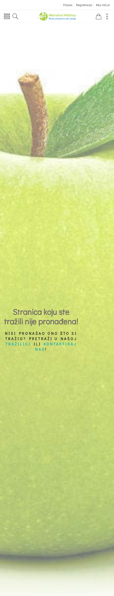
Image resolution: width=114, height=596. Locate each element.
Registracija (84, 5)
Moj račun (103, 5)
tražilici (18, 343)
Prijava (67, 5)
